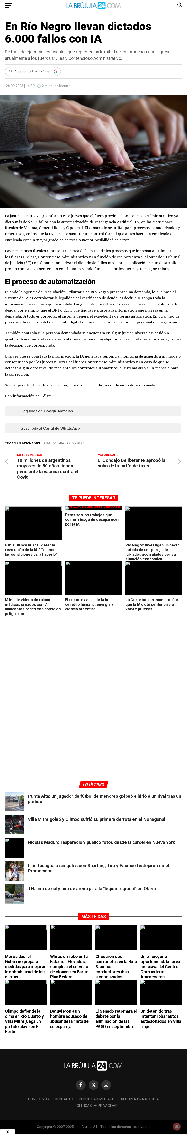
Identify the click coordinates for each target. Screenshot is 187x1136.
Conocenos (38, 1099)
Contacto (64, 1099)
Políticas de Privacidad (96, 1106)
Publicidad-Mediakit (97, 1099)
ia (62, 443)
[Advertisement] (93, 670)
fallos (50, 443)
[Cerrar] (7, 1132)
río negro (76, 443)
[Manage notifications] (177, 1126)
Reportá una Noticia (140, 1099)
